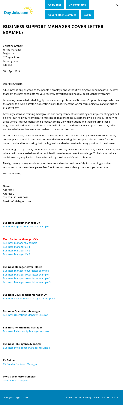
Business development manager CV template (29, 298)
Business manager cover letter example (26, 270)
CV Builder (54, 4)
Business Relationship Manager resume (26, 331)
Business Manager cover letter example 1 (27, 274)
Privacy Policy (85, 397)
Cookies (96, 397)
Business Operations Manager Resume (25, 315)
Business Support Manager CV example (26, 226)
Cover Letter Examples (62, 15)
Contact (115, 397)
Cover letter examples (15, 380)
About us (106, 397)
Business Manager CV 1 (16, 246)
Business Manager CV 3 (16, 254)
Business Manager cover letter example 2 (27, 278)
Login (87, 15)
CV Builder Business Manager (20, 364)
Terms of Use (71, 397)
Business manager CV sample (20, 243)
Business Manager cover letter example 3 (27, 282)
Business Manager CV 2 (16, 250)
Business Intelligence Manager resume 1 (26, 347)
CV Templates (77, 4)
